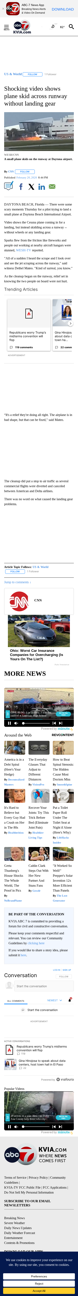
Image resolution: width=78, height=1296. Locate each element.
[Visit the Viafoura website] (65, 1079)
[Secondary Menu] (9, 26)
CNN (11, 171)
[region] (39, 1026)
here (23, 955)
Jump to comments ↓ (17, 582)
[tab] (15, 1000)
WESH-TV (23, 250)
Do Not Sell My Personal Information (29, 1192)
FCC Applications (55, 1187)
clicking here (36, 943)
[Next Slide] (70, 323)
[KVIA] (27, 26)
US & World (40, 567)
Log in (56, 970)
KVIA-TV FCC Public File (22, 1187)
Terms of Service (15, 1177)
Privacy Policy (38, 1177)
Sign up (67, 970)
